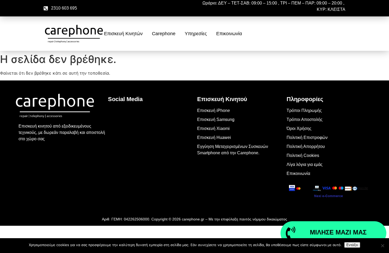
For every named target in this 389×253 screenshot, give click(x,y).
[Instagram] (114, 128)
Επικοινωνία (229, 33)
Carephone (163, 33)
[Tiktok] (114, 143)
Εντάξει (352, 245)
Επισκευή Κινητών (123, 33)
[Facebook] (114, 114)
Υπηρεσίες (196, 33)
